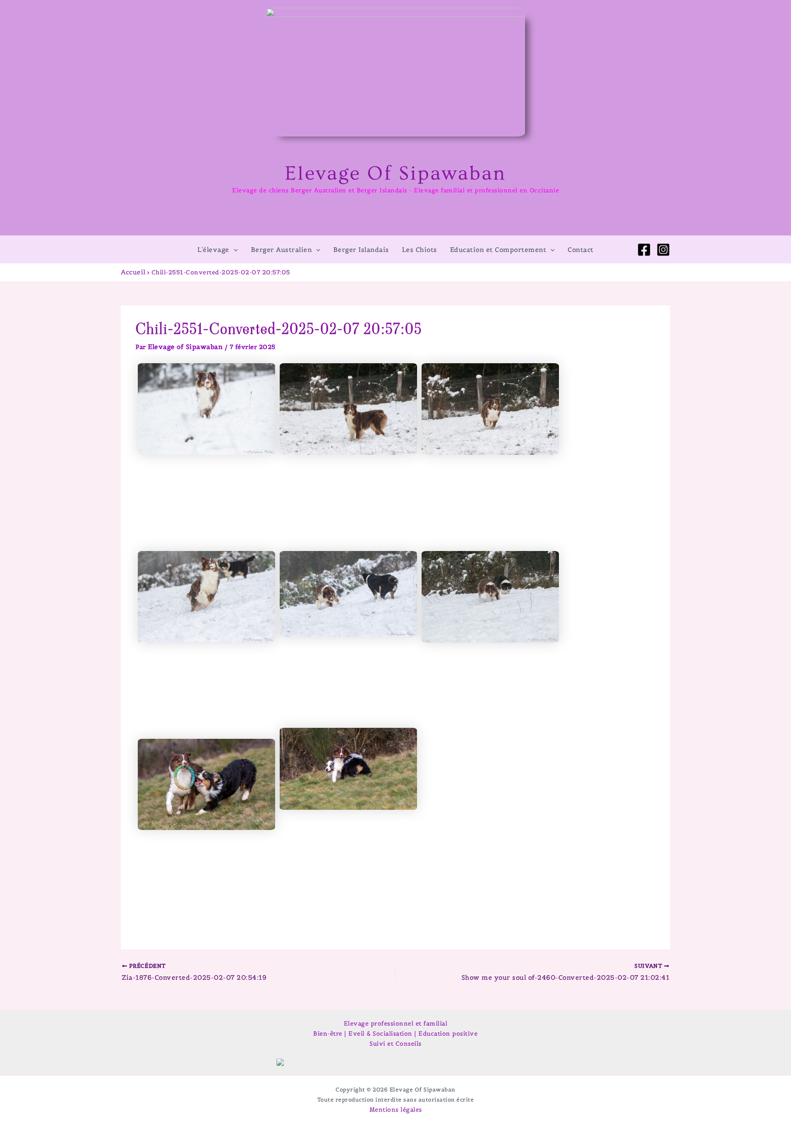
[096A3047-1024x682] (490, 454)
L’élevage (213, 250)
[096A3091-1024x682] (490, 642)
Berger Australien (281, 250)
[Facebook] (644, 249)
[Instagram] (663, 249)
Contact (581, 250)
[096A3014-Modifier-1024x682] (206, 642)
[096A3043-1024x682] (348, 454)
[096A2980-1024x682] (206, 454)
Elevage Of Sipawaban (395, 173)
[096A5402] (348, 810)
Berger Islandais (361, 250)
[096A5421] (206, 830)
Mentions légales (395, 1109)
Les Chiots (419, 250)
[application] (233, 249)
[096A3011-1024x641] (348, 637)
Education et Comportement (498, 250)
